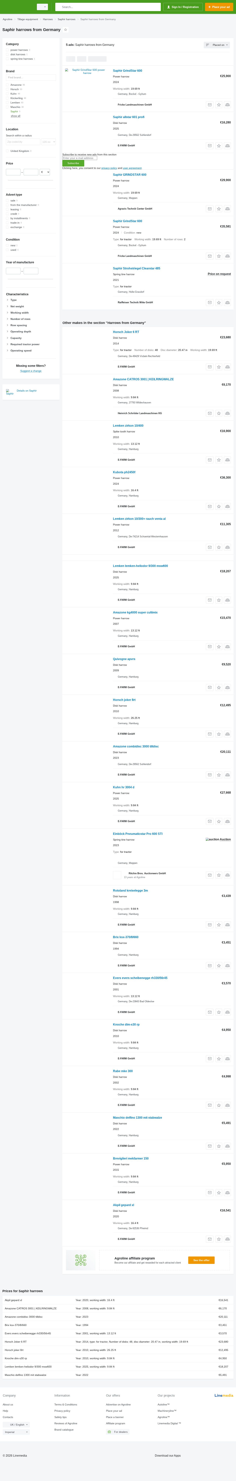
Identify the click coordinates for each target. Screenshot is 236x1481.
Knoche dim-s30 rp (126, 1024)
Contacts (8, 1417)
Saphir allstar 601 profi (128, 117)
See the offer (201, 1260)
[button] (218, 104)
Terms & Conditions (65, 1404)
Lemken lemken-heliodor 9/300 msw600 (140, 565)
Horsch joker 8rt (124, 699)
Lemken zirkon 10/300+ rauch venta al (139, 518)
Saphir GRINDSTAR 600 (129, 174)
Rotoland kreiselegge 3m (130, 890)
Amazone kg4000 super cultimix (135, 612)
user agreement (132, 167)
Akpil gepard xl (123, 1205)
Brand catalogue (64, 1429)
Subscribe (73, 163)
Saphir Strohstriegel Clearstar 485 (136, 268)
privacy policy (109, 167)
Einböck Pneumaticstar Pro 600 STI (137, 833)
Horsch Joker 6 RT (126, 332)
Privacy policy (62, 1410)
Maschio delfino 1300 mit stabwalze (137, 1117)
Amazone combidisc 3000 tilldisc (136, 746)
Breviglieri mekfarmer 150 (131, 1158)
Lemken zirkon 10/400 (128, 425)
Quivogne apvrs (124, 659)
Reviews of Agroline (65, 1423)
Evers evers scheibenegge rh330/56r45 (140, 978)
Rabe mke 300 (123, 1071)
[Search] (59, 7)
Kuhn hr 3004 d (123, 787)
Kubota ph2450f (124, 472)
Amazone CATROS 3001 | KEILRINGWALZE (143, 379)
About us (8, 1404)
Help (5, 1410)
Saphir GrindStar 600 (127, 70)
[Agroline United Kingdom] (17, 7)
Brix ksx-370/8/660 (125, 937)
